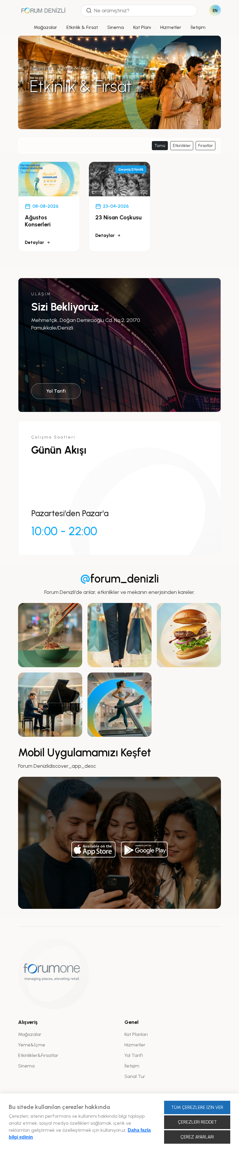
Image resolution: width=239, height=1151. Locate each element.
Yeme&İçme (31, 1045)
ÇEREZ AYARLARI (197, 1137)
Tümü (159, 145)
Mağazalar (45, 27)
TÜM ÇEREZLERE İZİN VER (197, 1107)
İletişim (198, 27)
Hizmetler (170, 27)
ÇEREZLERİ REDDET (197, 1122)
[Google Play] (144, 849)
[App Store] (93, 849)
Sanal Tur (134, 1076)
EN (215, 10)
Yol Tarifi (56, 391)
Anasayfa (40, 68)
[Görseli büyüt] (50, 635)
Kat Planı (142, 27)
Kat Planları (136, 1034)
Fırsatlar (205, 145)
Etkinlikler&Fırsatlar (38, 1055)
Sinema (115, 27)
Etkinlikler (182, 145)
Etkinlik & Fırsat (82, 27)
